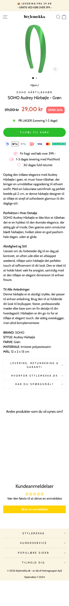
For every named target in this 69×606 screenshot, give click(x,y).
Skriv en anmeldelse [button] (34, 509)
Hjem (33, 85)
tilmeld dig (33, 562)
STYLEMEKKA (33, 533)
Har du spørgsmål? (34, 384)
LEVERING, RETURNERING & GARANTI (34, 365)
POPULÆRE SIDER (33, 552)
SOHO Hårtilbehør (34, 92)
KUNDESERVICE (33, 542)
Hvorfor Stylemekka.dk (34, 375)
